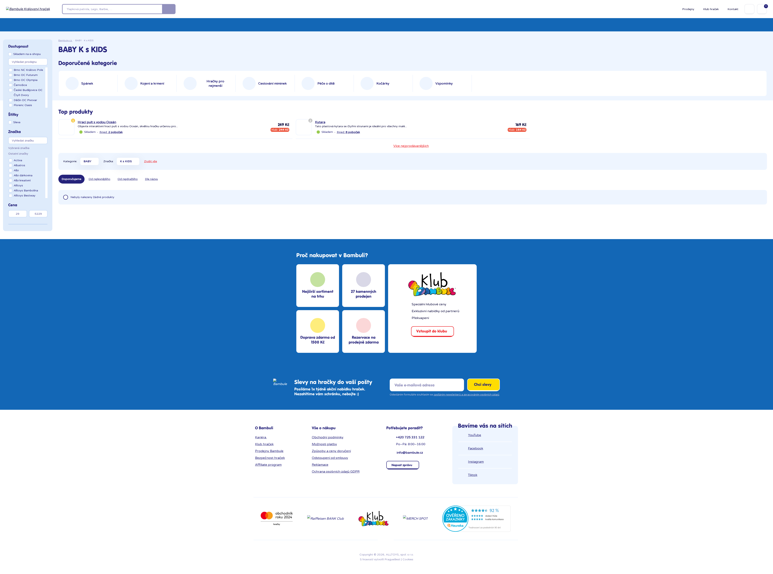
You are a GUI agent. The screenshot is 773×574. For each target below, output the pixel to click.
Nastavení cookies (408, 299)
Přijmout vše (403, 290)
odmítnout (380, 303)
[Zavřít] (457, 237)
